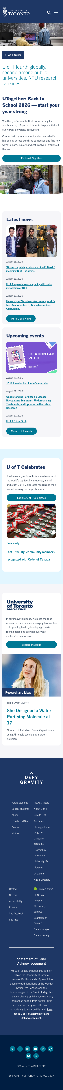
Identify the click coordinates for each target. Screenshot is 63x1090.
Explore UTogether (31, 158)
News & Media (41, 802)
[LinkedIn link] (43, 1049)
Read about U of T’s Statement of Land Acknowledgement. (33, 1013)
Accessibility (15, 901)
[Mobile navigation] (56, 12)
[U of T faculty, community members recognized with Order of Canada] (31, 521)
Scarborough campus (40, 920)
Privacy (13, 907)
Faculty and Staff (20, 820)
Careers (13, 894)
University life (41, 861)
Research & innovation (40, 852)
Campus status (45, 888)
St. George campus (39, 897)
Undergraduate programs (42, 829)
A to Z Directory (42, 879)
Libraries (38, 867)
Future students (20, 802)
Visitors (15, 833)
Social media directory (31, 1065)
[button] (49, 12)
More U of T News (21, 318)
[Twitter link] (12, 1049)
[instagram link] (27, 1049)
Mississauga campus (40, 909)
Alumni (15, 814)
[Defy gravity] (31, 775)
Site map (13, 919)
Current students (20, 808)
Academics (39, 820)
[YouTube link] (35, 1049)
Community (13, 543)
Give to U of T (41, 814)
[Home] (16, 11)
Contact (13, 888)
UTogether (39, 873)
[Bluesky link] (28, 1056)
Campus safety (41, 935)
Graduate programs (39, 841)
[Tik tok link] (50, 1049)
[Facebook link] (20, 1049)
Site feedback (16, 913)
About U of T (40, 808)
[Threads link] (36, 1056)
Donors (15, 827)
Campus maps (41, 928)
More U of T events (21, 431)
